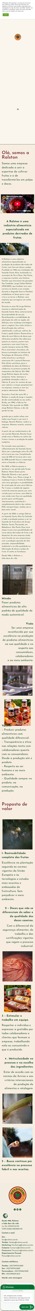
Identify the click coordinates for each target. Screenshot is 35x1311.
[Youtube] (17, 1209)
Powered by (18, 1290)
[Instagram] (20, 1209)
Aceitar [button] (6, 14)
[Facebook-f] (15, 1209)
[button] (18, 109)
